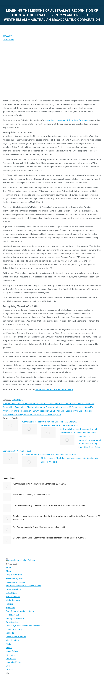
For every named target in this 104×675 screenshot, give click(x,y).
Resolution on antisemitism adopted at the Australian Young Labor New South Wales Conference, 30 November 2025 (56, 518)
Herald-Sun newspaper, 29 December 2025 (59, 425)
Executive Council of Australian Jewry (54, 389)
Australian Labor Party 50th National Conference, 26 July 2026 (50, 422)
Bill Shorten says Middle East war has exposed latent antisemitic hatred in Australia (49, 538)
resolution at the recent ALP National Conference (67, 120)
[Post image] (10, 425)
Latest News (8, 39)
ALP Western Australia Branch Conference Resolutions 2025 (49, 454)
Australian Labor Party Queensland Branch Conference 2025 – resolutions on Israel (49, 505)
